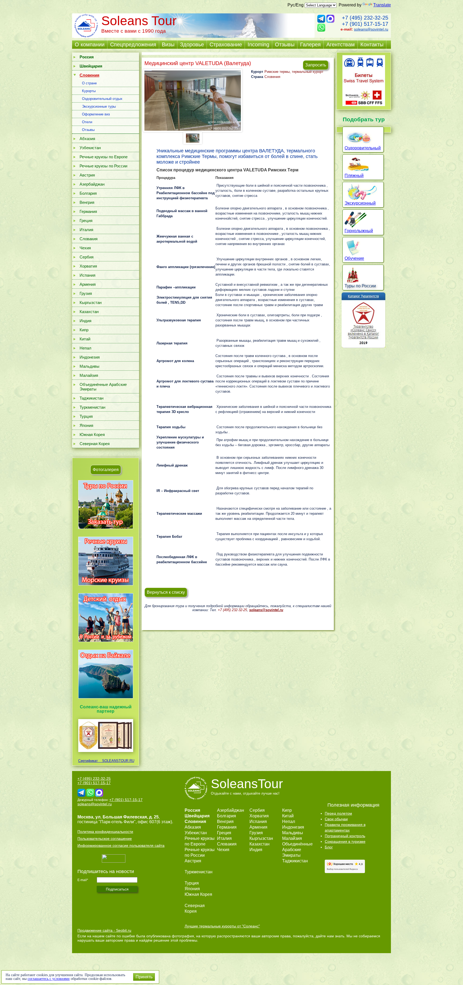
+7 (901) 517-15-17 (365, 24)
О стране (89, 83)
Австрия (87, 175)
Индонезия (90, 357)
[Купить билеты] (363, 104)
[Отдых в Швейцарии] (105, 698)
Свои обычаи (336, 819)
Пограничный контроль (345, 836)
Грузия (86, 293)
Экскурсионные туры (99, 106)
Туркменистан (92, 407)
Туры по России (360, 286)
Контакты (371, 44)
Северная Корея (95, 443)
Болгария (88, 193)
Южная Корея (92, 434)
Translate (382, 5)
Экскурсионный (360, 203)
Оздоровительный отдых (102, 99)
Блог (329, 847)
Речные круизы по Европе (104, 157)
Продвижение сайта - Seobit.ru (104, 930)
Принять (144, 977)
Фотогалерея (106, 469)
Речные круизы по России (103, 166)
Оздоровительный (363, 148)
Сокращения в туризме (345, 841)
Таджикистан (91, 398)
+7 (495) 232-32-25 (365, 18)
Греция (86, 220)
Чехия (85, 248)
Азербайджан (92, 184)
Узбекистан (90, 147)
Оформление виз (96, 114)
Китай (85, 339)
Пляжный (354, 175)
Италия (86, 229)
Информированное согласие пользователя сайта (121, 845)
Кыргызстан (91, 302)
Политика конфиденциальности (105, 831)
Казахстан (89, 311)
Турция (86, 416)
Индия (85, 320)
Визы (168, 44)
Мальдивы (89, 366)
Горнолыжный (359, 230)
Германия (88, 211)
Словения (272, 77)
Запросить (315, 65)
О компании (89, 44)
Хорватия (88, 266)
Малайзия (89, 375)
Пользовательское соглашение (104, 838)
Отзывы (284, 44)
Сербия (87, 257)
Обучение (354, 258)
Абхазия (87, 138)
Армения (88, 284)
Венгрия (87, 202)
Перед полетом (338, 813)
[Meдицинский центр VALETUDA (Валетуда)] (192, 100)
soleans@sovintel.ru (371, 29)
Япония (86, 425)
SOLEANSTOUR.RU (116, 761)
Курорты (89, 91)
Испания (87, 275)
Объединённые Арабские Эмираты (103, 386)
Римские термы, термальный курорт (293, 72)
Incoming (258, 44)
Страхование (226, 44)
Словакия (89, 238)
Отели (87, 122)
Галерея (310, 44)
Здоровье (192, 44)
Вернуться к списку (166, 592)
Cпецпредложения (133, 44)
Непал (85, 348)
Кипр (84, 330)
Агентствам (340, 44)
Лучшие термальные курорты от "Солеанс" (222, 926)
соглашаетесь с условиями (49, 979)
